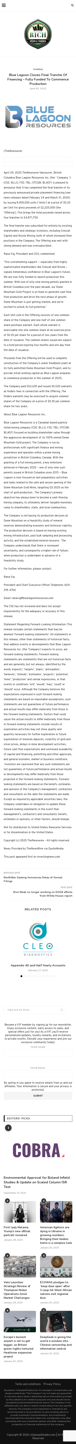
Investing (38, 69)
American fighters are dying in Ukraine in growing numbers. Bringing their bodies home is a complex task (56, 1235)
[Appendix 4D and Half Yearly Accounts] (38, 938)
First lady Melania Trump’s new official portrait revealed (17, 1231)
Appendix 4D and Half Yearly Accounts (38, 965)
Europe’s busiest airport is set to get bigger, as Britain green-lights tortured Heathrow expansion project (18, 1346)
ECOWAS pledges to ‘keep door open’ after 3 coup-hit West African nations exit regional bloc (56, 1290)
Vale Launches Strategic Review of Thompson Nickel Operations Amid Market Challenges (17, 1290)
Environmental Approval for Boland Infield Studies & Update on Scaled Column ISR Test (37, 1182)
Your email (38, 1067)
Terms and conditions (28, 1384)
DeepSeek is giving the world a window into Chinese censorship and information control (56, 1343)
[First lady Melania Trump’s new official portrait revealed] (20, 1212)
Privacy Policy (52, 1384)
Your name (38, 1047)
